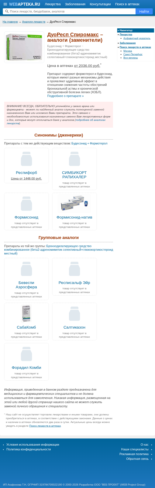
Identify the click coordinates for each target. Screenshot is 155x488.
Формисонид (26, 217)
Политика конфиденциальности (28, 449)
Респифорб (26, 172)
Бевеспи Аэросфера (26, 284)
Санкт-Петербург (133, 54)
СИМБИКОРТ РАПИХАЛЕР (74, 174)
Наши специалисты (135, 449)
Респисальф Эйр (74, 282)
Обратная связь (137, 458)
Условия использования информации (32, 444)
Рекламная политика (134, 454)
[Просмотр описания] (24, 60)
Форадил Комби (26, 367)
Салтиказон (74, 327)
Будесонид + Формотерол (64, 46)
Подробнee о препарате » (65, 96)
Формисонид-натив (74, 217)
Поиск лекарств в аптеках (45, 425)
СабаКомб (26, 327)
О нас (145, 444)
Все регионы (130, 57)
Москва (127, 51)
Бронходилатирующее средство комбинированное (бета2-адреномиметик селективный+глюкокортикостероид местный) (77, 53)
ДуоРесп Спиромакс (73, 34)
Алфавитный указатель (136, 38)
